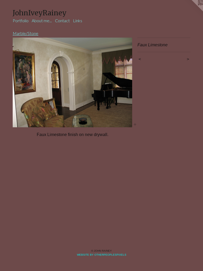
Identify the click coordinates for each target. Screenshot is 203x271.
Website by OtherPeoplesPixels (101, 254)
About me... (42, 20)
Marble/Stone (25, 33)
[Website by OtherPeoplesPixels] (192, 10)
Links (77, 20)
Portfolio (21, 20)
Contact (62, 20)
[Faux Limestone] (72, 82)
